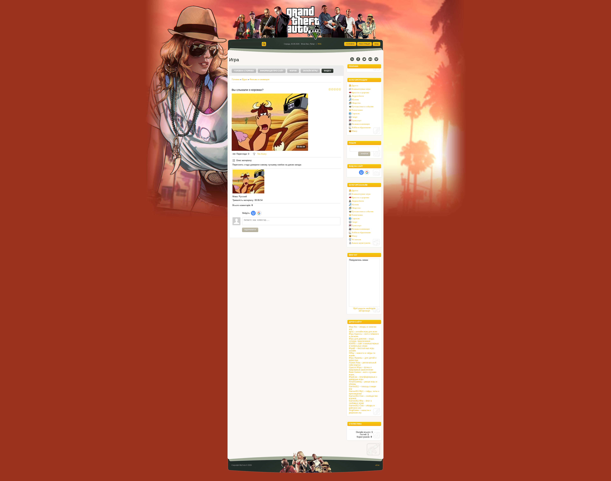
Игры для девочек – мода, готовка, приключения (361, 340)
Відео (244, 79)
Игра (234, 59)
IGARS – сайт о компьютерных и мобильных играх (364, 344)
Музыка (355, 99)
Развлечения (357, 110)
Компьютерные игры (361, 89)
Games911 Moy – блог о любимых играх (360, 402)
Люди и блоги (358, 96)
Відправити (250, 230)
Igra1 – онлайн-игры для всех (363, 331)
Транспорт (356, 120)
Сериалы (356, 113)
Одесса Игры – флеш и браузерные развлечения (361, 368)
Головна (350, 44)
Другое (355, 85)
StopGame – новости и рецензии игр (360, 411)
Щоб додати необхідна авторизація (364, 309)
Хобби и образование (361, 127)
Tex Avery (262, 154)
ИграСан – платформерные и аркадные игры (363, 378)
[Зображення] (248, 181)
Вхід (376, 44)
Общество (356, 103)
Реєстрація (364, 44)
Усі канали (356, 239)
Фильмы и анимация (259, 79)
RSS (319, 44)
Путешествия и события (362, 106)
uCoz (377, 465)
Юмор (354, 131)
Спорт (354, 117)
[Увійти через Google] (258, 213)
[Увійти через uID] (253, 213)
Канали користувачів (361, 243)
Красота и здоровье (360, 92)
